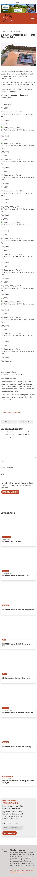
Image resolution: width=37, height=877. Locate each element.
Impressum (23, 870)
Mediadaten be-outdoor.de (18, 872)
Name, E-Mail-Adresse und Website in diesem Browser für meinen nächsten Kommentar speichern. (17, 485)
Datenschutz (31, 870)
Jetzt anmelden (9, 833)
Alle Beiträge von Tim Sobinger (11, 412)
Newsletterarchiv (15, 870)
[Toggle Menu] (32, 18)
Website (4, 474)
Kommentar (6, 438)
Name (4, 461)
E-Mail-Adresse (7, 468)
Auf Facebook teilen (9, 422)
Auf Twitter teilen (26, 422)
